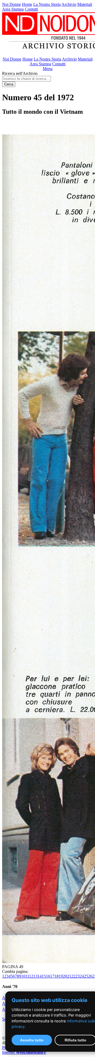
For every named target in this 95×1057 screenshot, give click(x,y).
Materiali (84, 4)
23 (77, 976)
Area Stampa (13, 9)
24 (82, 976)
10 (23, 976)
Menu (48, 68)
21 (69, 976)
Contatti (31, 9)
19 (61, 976)
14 (39, 976)
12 (31, 976)
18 (56, 976)
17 (52, 976)
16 (48, 976)
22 (73, 976)
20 (65, 976)
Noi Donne (11, 4)
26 (90, 976)
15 (44, 976)
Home (27, 4)
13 (35, 976)
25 (86, 976)
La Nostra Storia (47, 4)
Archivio (68, 4)
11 (27, 976)
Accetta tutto (32, 1040)
